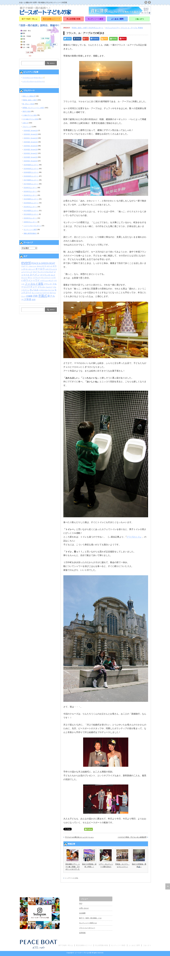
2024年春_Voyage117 (31, 153)
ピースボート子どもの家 (83, 952)
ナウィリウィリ (45, 277)
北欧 (35, 296)
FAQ (80, 903)
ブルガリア (49, 287)
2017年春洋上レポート (31, 184)
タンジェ (24, 277)
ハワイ (36, 280)
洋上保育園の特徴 (73, 19)
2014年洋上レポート (30, 195)
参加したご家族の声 (29, 96)
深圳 (33, 300)
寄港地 (140, 28)
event (26, 262)
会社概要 (82, 913)
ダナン (29, 277)
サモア (35, 272)
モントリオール (37, 292)
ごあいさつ (139, 19)
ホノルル (34, 290)
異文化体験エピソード (51, 19)
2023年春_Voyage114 (31, 161)
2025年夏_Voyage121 (31, 142)
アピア (23, 266)
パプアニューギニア (46, 280)
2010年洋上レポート (30, 218)
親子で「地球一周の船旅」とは (90, 918)
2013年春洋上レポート (31, 203)
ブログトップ (26, 126)
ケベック (29, 272)
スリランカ (45, 275)
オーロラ (40, 269)
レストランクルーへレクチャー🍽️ (33, 81)
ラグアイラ (46, 292)
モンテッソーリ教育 (95, 19)
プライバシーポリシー (87, 928)
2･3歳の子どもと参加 (29, 115)
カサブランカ (50, 269)
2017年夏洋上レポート (31, 180)
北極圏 (29, 296)
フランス (123, 28)
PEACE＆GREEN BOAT (43, 263)
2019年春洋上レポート (31, 168)
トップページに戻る (71, 878)
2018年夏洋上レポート (31, 172)
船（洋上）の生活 (28, 104)
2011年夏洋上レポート (31, 210)
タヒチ (52, 275)
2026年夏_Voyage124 (31, 130)
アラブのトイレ (134, 537)
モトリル (51, 290)
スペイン (35, 274)
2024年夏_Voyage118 (31, 149)
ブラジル (41, 287)
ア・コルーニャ (31, 266)
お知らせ (25, 123)
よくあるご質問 (117, 19)
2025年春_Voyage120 (31, 146)
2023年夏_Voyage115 (31, 157)
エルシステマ (41, 266)
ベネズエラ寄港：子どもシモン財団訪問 (132, 837)
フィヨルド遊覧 (34, 283)
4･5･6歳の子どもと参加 (30, 119)
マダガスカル (43, 290)
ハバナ (53, 277)
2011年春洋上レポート (31, 214)
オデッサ (49, 266)
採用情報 (82, 933)
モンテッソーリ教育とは (88, 923)
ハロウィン (27, 280)
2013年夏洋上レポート (31, 199)
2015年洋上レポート (30, 191)
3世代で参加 (26, 111)
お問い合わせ (84, 908)
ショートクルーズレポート (32, 225)
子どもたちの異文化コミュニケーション (79, 837)
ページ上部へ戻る (167, 886)
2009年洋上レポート (30, 222)
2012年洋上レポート (95, 28)
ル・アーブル (132, 28)
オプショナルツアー (112, 28)
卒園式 (42, 295)
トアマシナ (36, 277)
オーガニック (30, 269)
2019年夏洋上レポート (31, 165)
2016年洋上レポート (30, 187)
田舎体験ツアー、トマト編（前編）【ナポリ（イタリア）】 (72, 866)
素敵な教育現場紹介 (30, 233)
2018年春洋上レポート (31, 176)
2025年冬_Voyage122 (31, 138)
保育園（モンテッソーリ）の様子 (33, 107)
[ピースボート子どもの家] (45, 14)
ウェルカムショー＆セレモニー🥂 (33, 77)
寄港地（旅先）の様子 (80, 28)
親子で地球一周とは (29, 19)
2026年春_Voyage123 (31, 134)
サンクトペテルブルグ (45, 272)
